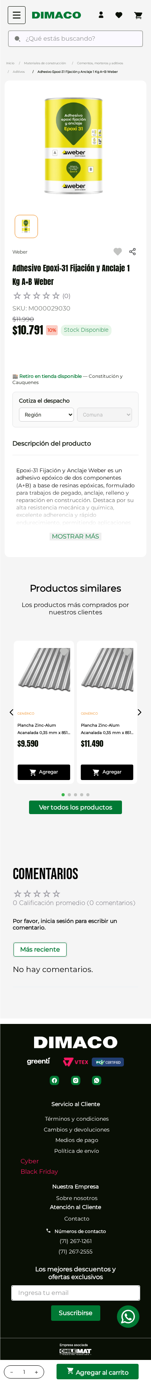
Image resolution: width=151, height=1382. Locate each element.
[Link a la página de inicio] (10, 62)
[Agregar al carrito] (43, 772)
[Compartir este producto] (132, 251)
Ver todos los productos (75, 807)
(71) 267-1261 (76, 1241)
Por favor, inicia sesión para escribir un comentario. (65, 924)
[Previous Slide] (11, 712)
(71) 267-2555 (75, 1251)
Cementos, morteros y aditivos (100, 63)
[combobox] (75, 39)
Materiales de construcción (45, 63)
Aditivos (19, 72)
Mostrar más (75, 536)
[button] (75, 443)
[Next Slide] (139, 712)
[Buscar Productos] (17, 38)
